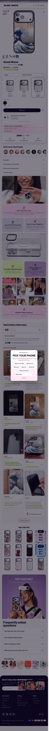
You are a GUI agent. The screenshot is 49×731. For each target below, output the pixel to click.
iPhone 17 (24, 367)
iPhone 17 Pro (30, 363)
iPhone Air (16, 367)
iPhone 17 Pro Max (19, 363)
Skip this (24, 377)
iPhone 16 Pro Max (24, 370)
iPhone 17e (31, 367)
